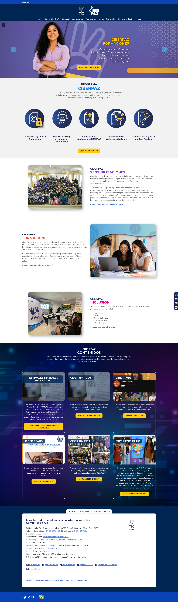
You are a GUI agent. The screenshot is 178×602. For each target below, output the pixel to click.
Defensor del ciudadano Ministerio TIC (41, 548)
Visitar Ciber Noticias (89, 416)
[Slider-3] (94, 75)
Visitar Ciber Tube (134, 416)
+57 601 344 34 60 (52, 531)
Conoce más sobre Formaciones (36, 265)
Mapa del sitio (81, 580)
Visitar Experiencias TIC (134, 494)
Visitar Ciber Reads (43, 481)
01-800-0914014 (80, 531)
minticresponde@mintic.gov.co (56, 537)
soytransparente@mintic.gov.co (69, 540)
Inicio (39, 19)
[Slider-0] (83, 75)
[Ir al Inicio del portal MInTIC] (132, 524)
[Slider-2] (90, 75)
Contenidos (110, 19)
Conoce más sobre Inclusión (102, 327)
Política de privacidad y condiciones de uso (44, 580)
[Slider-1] (87, 75)
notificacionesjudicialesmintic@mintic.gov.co (44, 545)
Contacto (69, 580)
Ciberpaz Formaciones (94, 19)
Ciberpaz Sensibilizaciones (72, 19)
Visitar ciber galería (89, 479)
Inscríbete (89, 67)
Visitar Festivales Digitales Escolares (44, 426)
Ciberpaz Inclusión (125, 19)
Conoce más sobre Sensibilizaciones (106, 204)
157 (45, 534)
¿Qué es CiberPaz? (51, 19)
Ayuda (138, 19)
